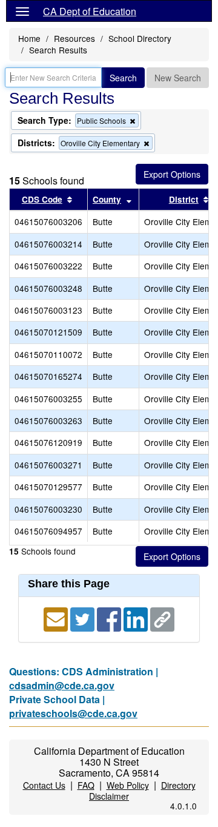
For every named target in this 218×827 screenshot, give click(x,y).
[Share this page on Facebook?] (110, 619)
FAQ (86, 785)
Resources (74, 38)
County (107, 199)
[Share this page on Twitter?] (83, 619)
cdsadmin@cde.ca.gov (61, 685)
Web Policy (128, 785)
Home (29, 38)
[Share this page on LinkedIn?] (137, 619)
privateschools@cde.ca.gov (73, 713)
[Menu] (22, 11)
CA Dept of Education (89, 11)
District (184, 199)
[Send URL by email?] (57, 619)
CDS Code (42, 199)
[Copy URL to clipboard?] (162, 619)
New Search (177, 78)
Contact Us (44, 785)
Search (123, 78)
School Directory (139, 38)
